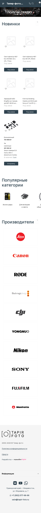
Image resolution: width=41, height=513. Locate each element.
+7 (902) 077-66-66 (20, 495)
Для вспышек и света (24, 206)
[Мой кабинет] (35, 4)
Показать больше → (37, 23)
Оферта (5, 454)
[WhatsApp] (26, 483)
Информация (8, 474)
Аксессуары (7, 205)
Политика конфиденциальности (14, 449)
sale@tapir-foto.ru (20, 500)
